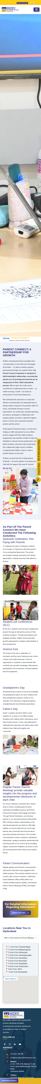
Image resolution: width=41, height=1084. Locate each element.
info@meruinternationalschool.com (23, 1058)
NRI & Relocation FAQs (39, 450)
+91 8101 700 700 (16, 1054)
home (6, 338)
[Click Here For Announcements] (32, 4)
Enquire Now (39, 469)
